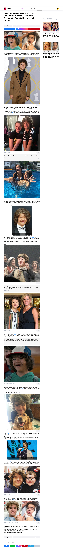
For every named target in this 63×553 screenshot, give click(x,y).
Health (47, 59)
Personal (23, 8)
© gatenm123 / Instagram (7, 152)
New (28, 8)
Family (44, 39)
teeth (12, 112)
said (16, 203)
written (15, 334)
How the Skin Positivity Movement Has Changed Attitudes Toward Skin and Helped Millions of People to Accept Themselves (51, 55)
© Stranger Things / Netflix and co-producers (10, 383)
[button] (45, 32)
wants (12, 391)
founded (9, 433)
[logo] (7, 8)
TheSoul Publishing (49, 18)
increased (22, 388)
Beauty (44, 59)
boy (34, 107)
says (13, 499)
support (11, 461)
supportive (32, 237)
